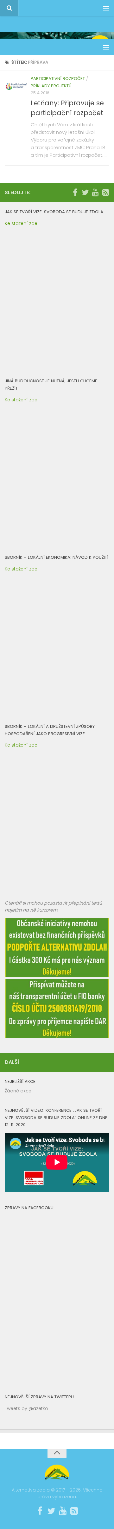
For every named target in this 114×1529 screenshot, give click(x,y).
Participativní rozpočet (58, 79)
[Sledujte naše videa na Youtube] (95, 192)
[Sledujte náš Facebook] (75, 192)
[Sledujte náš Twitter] (85, 192)
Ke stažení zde (21, 223)
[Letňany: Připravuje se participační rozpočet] (16, 86)
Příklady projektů (51, 86)
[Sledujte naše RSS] (105, 192)
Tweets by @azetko (26, 1408)
